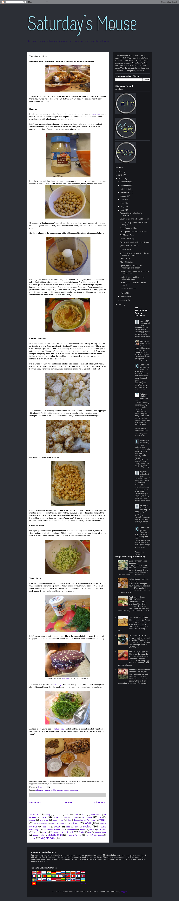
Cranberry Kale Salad (137, 635)
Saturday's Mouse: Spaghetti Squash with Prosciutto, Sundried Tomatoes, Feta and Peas (142, 519)
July (122, 199)
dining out (44, 820)
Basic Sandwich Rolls (128, 228)
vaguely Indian (39, 835)
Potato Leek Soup (127, 239)
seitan (92, 830)
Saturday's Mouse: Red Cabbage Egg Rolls (142, 358)
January (124, 300)
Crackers (75, 817)
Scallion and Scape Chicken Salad (137, 598)
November (125, 185)
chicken (56, 817)
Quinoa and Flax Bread (129, 246)
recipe (87, 826)
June (123, 203)
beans (57, 815)
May (123, 207)
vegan (66, 790)
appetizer (34, 814)
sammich (72, 830)
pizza (68, 827)
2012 (120, 175)
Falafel (57, 729)
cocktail (66, 817)
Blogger (124, 892)
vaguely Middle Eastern (53, 790)
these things (66, 678)
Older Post (100, 802)
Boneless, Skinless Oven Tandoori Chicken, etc (139, 671)
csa (100, 817)
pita (62, 729)
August (124, 196)
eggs (55, 820)
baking (47, 815)
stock (45, 832)
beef (66, 815)
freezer (102, 820)
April (123, 210)
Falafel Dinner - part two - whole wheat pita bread (132, 278)
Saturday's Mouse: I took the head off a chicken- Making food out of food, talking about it (142, 463)
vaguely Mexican (74, 835)
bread (84, 815)
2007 (120, 304)
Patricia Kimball (143, 395)
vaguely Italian (55, 835)
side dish (39, 790)
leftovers (75, 823)
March (123, 293)
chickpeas (96, 114)
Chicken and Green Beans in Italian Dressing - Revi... (134, 254)
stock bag (57, 684)
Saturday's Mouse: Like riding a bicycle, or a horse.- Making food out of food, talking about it (142, 544)
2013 (120, 172)
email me (119, 89)
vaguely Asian (100, 832)
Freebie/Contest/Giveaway (85, 820)
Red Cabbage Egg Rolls (138, 651)
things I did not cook (63, 832)
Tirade (81, 832)
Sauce (82, 830)
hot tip (64, 823)
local (87, 823)
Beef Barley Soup (127, 235)
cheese (43, 817)
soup (36, 832)
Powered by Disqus (139, 553)
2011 (120, 179)
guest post (54, 823)
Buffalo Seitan (125, 249)
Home (68, 802)
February (124, 296)
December (125, 182)
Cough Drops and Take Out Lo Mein (134, 219)
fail (62, 820)
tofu (89, 832)
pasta (57, 827)
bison (76, 814)
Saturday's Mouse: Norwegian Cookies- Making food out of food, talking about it (141, 385)
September (125, 192)
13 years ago (145, 336)
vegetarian (74, 790)
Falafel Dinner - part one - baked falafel (139, 580)
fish (69, 820)
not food (46, 827)
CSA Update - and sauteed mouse (133, 232)
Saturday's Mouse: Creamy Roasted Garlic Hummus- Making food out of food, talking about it (142, 333)
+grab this (83, 883)
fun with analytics (40, 823)
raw (76, 827)
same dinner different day (53, 830)
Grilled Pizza (125, 259)
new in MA (144, 321)
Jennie (143, 341)
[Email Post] (49, 787)
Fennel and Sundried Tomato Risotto (134, 242)
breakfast (95, 815)
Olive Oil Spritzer (127, 262)
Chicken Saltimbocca (128, 288)
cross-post (87, 817)
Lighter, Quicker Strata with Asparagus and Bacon (131, 267)
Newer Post (35, 802)
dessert (32, 820)
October (124, 189)
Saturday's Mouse (144, 366)
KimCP (143, 472)
